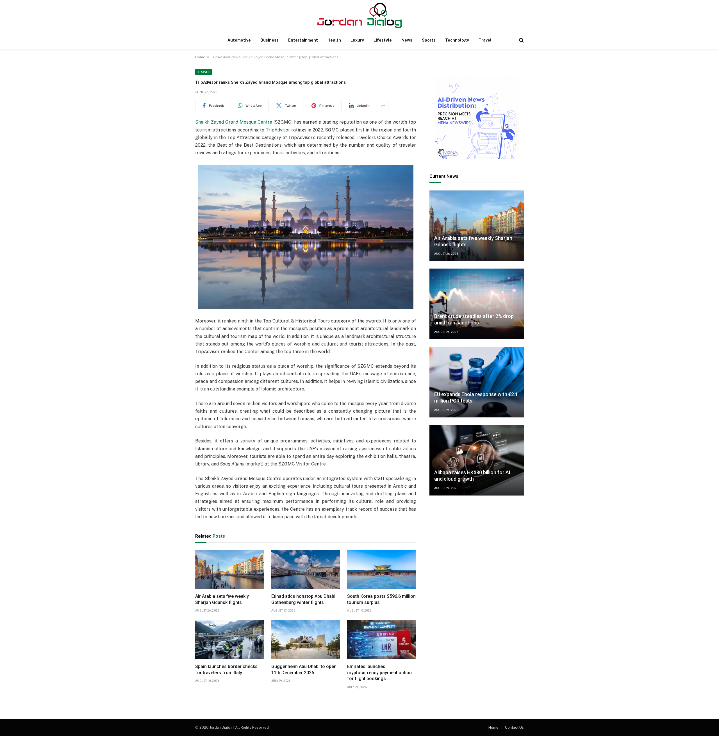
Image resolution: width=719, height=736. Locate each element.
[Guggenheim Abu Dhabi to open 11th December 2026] (305, 639)
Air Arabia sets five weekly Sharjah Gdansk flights (222, 599)
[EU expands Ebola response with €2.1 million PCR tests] (476, 382)
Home (200, 57)
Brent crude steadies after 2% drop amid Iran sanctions (474, 320)
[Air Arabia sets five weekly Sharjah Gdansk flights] (229, 569)
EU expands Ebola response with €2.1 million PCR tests (476, 398)
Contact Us (514, 727)
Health (334, 40)
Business (269, 40)
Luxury (357, 40)
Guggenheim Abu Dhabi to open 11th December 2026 (303, 669)
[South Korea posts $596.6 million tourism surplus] (381, 569)
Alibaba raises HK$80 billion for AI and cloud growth (472, 476)
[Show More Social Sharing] (383, 105)
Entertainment (303, 40)
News (406, 40)
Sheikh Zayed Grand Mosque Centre (233, 122)
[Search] (521, 40)
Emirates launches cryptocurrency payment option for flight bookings (379, 673)
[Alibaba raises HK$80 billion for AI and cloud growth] (476, 460)
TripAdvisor (278, 130)
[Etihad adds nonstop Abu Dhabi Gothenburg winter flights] (305, 569)
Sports (429, 40)
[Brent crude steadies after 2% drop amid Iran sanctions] (476, 304)
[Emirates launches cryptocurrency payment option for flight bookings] (381, 639)
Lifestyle (383, 40)
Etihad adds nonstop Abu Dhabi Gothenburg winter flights (303, 599)
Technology (457, 40)
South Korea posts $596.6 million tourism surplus (381, 599)
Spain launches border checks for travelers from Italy (226, 669)
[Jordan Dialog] (359, 15)
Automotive (239, 40)
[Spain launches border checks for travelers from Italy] (229, 639)
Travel (485, 40)
